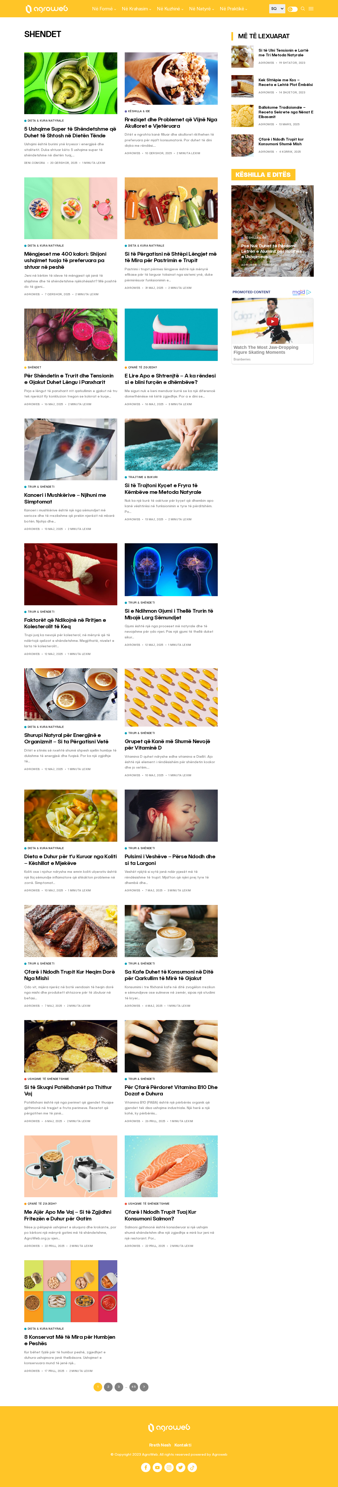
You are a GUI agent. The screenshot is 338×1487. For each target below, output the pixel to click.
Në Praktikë (232, 8)
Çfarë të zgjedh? (142, 368)
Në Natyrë (200, 8)
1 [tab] (301, 193)
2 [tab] (303, 192)
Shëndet (34, 368)
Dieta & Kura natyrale (46, 121)
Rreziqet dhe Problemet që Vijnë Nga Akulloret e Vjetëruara (269, 251)
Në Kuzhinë (168, 8)
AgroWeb (132, 153)
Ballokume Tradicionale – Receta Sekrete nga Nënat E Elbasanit (286, 112)
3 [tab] (306, 192)
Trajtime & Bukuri (143, 477)
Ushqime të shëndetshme (48, 1079)
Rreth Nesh (160, 1445)
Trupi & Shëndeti (41, 487)
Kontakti (183, 1445)
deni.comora (34, 163)
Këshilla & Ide (139, 111)
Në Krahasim (135, 8)
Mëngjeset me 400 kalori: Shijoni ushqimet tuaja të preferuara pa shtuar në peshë (65, 260)
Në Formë (102, 8)
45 (133, 1386)
